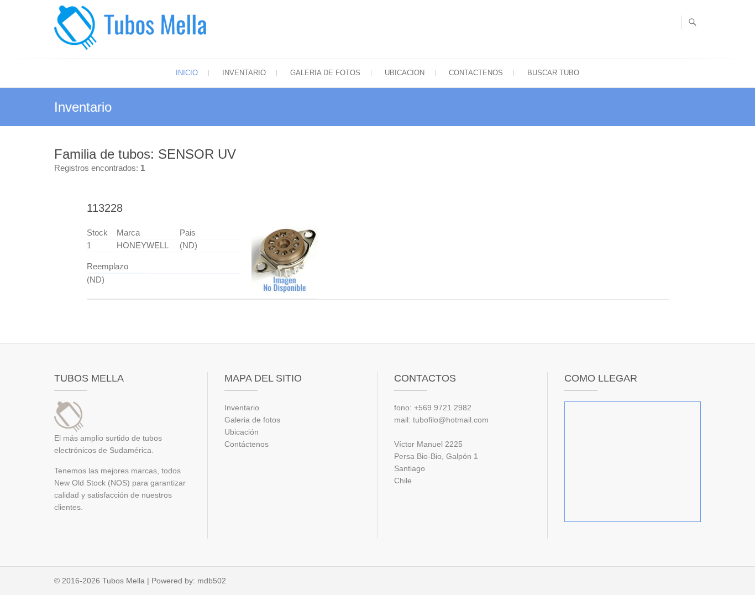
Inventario (244, 73)
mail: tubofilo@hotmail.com (441, 419)
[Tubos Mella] (133, 28)
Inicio (187, 73)
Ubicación (241, 431)
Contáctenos (246, 444)
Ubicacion (404, 73)
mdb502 (211, 580)
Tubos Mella (123, 580)
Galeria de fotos (325, 73)
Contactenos (476, 73)
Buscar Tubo (553, 73)
